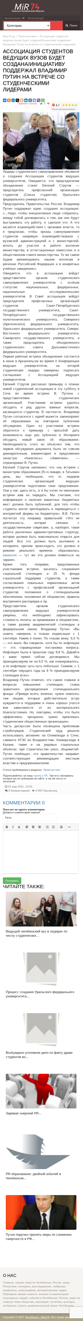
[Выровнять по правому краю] (39, 826)
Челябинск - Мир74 (37, 1317)
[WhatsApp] (43, 100)
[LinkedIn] (26, 100)
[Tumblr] (30, 100)
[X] (17, 100)
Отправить (12, 880)
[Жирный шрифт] (6, 826)
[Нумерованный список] (53, 826)
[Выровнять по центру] (33, 826)
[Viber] (38, 100)
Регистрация (36, 18)
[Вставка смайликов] (61, 826)
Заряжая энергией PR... (24, 1113)
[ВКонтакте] (4, 100)
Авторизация (13, 18)
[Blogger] (21, 100)
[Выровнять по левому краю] (27, 826)
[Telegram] (34, 100)
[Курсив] (13, 826)
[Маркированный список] (47, 826)
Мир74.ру (9, 36)
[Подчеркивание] (19, 826)
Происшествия (27, 36)
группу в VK (41, 775)
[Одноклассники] (9, 100)
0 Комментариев (19, 790)
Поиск (72, 25)
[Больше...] (69, 826)
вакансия (10, 555)
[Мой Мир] (13, 100)
